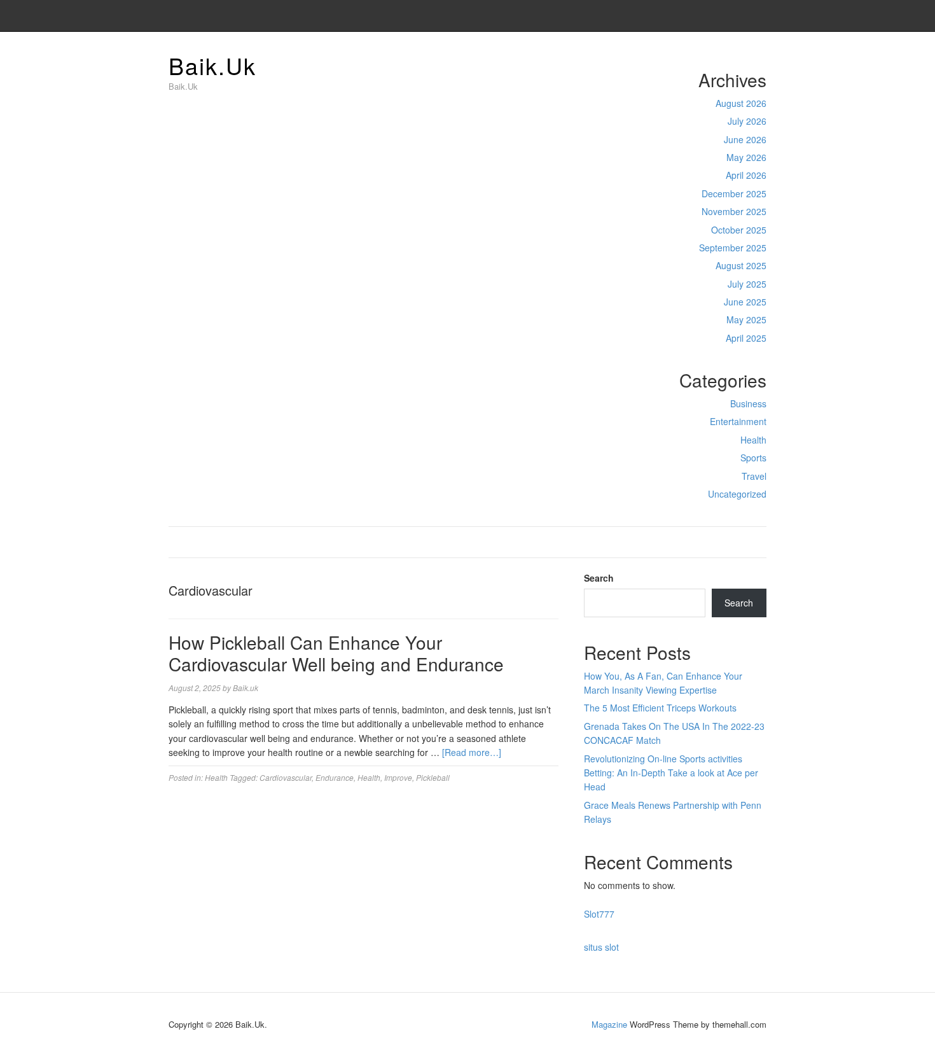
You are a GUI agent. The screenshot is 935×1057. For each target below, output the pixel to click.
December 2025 (734, 193)
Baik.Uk (212, 65)
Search (599, 577)
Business (748, 403)
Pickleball (433, 777)
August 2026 (741, 103)
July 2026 (747, 121)
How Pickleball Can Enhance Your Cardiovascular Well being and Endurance (336, 652)
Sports (753, 457)
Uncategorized (737, 493)
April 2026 (746, 175)
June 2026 (745, 139)
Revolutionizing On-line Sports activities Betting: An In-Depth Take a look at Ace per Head (671, 773)
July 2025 (747, 283)
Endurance (334, 777)
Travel (754, 476)
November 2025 (734, 211)
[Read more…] (471, 752)
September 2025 (732, 247)
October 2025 (738, 229)
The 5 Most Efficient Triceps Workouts (660, 707)
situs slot (601, 947)
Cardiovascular (286, 777)
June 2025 (745, 301)
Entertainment (738, 421)
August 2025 (741, 265)
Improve (398, 777)
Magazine (609, 1024)
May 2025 (746, 319)
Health (753, 439)
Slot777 (599, 913)
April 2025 (746, 338)
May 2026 (746, 157)
